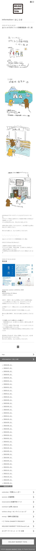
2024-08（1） (8, 425)
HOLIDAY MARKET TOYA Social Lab (15, 526)
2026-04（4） (8, 377)
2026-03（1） (8, 381)
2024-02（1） (8, 438)
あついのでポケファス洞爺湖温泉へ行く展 (17, 27)
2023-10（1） (8, 448)
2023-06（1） (8, 457)
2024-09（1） (8, 422)
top (3, 354)
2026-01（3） (8, 387)
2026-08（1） (8, 365)
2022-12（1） (8, 470)
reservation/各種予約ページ (12, 502)
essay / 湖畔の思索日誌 (10, 516)
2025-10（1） (8, 397)
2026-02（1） (8, 384)
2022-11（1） (8, 473)
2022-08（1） (8, 483)
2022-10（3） (8, 476)
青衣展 (4, 261)
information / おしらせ (10, 359)
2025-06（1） (8, 406)
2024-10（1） (8, 419)
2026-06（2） (8, 371)
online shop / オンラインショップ (14, 511)
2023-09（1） (8, 451)
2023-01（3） (8, 467)
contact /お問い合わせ (10, 507)
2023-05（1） (8, 460)
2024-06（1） (8, 429)
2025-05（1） (8, 409)
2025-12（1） (8, 390)
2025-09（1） (8, 400)
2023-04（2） (8, 464)
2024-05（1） (8, 432)
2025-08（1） (8, 403)
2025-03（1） (8, 413)
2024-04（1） (8, 435)
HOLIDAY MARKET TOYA (13, 549)
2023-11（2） (8, 444)
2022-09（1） (8, 480)
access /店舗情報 (8, 497)
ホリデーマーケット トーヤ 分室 (13, 531)
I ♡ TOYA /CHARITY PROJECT (13, 521)
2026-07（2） (8, 368)
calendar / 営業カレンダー (11, 492)
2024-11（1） (8, 416)
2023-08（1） (8, 454)
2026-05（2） (8, 374)
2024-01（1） (8, 441)
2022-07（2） (8, 486)
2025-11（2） (8, 393)
